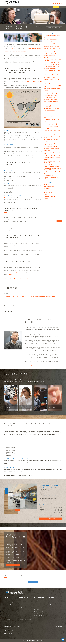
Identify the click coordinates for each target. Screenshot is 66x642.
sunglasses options (8, 269)
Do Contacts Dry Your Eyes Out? (50, 95)
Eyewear (10, 274)
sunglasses (13, 48)
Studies (6, 174)
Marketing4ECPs (30, 640)
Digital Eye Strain (37, 600)
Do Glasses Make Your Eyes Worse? (51, 64)
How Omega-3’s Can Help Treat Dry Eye (52, 171)
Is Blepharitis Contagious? (49, 51)
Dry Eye (45, 190)
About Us (9, 7)
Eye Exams (8, 446)
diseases (32, 50)
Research (6, 197)
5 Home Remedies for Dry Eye (50, 134)
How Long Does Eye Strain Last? (51, 41)
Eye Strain (46, 202)
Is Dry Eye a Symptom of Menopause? (52, 155)
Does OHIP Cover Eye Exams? (50, 97)
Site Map (6, 608)
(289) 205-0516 (57, 3)
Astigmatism (46, 184)
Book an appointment (16, 272)
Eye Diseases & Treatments (49, 196)
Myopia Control (9, 452)
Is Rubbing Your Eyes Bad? (49, 114)
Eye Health (46, 200)
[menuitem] (9, 7)
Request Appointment (47, 7)
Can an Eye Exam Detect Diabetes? (51, 62)
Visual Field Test (47, 217)
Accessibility (7, 615)
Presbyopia (50, 296)
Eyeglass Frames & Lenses (54, 602)
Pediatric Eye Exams (10, 447)
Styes (45, 213)
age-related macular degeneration (18, 51)
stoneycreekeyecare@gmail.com (49, 498)
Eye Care (45, 194)
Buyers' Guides (47, 188)
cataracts (38, 50)
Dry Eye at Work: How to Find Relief (51, 146)
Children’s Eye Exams (23, 604)
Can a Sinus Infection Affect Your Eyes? (52, 53)
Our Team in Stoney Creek (10, 602)
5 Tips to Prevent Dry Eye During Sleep (12, 279)
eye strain (16, 200)
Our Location (34, 7)
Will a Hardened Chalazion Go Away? (51, 39)
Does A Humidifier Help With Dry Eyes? (52, 66)
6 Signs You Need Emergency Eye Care (52, 130)
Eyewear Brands (26, 7)
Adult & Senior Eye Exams (24, 602)
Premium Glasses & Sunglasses (13, 453)
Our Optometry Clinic (9, 600)
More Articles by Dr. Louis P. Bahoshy (33, 365)
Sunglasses (50, 604)
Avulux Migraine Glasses (49, 186)
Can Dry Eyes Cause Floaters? (50, 68)
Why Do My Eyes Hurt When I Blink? (51, 83)
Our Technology (7, 604)
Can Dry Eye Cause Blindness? (50, 99)
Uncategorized (47, 215)
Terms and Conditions (9, 611)
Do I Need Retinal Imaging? (49, 43)
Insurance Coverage (48, 206)
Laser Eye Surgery (47, 210)
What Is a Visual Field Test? (49, 132)
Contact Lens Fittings (11, 449)
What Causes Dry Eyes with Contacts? (52, 112)
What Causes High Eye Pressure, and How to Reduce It (16, 278)
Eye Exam (46, 198)
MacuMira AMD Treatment (39, 615)
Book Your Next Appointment (54, 27)
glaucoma (6, 51)
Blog (40, 7)
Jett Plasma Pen (47, 208)
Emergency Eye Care (48, 192)
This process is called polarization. (34, 81)
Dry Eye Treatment (10, 450)
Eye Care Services (17, 7)
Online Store (55, 7)
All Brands (50, 600)
